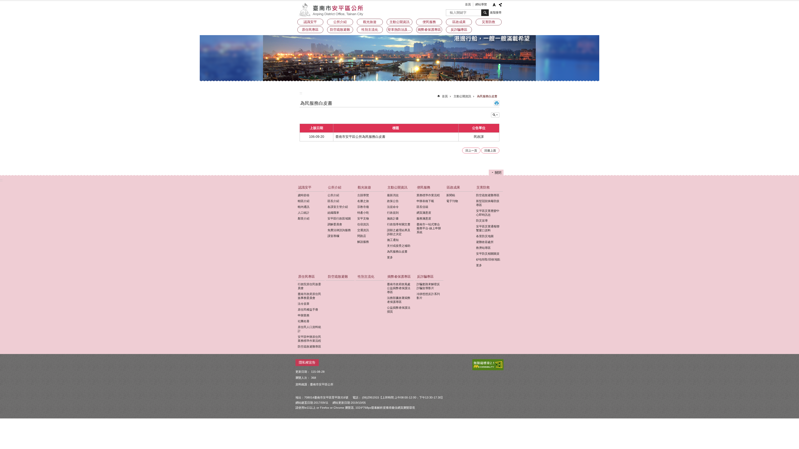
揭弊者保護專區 (399, 276)
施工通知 (393, 240)
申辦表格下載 (425, 201)
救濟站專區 (483, 247)
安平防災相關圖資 (487, 253)
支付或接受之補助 (398, 245)
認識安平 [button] (310, 22)
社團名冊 (303, 321)
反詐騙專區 (425, 276)
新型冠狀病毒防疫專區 (487, 203)
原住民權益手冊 (308, 309)
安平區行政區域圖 (339, 218)
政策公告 (393, 201)
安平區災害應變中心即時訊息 (487, 212)
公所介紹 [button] (340, 22)
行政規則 (393, 212)
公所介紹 (334, 187)
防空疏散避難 (340, 29)
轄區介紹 (303, 201)
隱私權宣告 (307, 362)
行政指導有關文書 (398, 224)
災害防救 (483, 187)
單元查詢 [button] (495, 114)
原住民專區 (306, 276)
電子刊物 (452, 201)
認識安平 (304, 187)
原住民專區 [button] (310, 29)
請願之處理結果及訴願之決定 (398, 232)
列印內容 (496, 103)
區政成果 (453, 187)
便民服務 (423, 187)
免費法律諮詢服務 (339, 230)
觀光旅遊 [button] (369, 22)
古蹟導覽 (363, 195)
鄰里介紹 (303, 218)
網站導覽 (481, 4)
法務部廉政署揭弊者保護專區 (398, 299)
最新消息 (393, 195)
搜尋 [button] (485, 12)
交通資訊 (363, 230)
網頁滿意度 (424, 212)
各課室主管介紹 (338, 206)
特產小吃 (363, 212)
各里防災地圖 (485, 236)
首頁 (468, 4)
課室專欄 (333, 236)
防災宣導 (482, 220)
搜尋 (449, 11)
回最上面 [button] (490, 150)
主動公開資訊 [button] (399, 22)
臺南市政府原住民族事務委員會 (309, 296)
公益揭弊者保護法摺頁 (398, 309)
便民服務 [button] (429, 22)
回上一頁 (471, 150)
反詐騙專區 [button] (459, 29)
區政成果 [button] (459, 22)
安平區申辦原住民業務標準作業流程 (309, 338)
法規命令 (393, 206)
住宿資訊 (363, 224)
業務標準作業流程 (428, 195)
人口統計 (303, 212)
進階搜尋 (495, 12)
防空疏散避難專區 (487, 195)
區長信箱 (422, 206)
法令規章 (303, 303)
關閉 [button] (498, 172)
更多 (390, 257)
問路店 (361, 236)
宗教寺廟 (363, 206)
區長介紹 (333, 201)
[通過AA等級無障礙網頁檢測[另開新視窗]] (488, 364)
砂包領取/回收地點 (488, 259)
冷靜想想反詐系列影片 (428, 296)
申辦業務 (303, 315)
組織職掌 (333, 212)
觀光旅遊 (364, 187)
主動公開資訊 (462, 96)
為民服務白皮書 (487, 96)
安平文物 (363, 218)
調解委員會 (335, 224)
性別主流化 (369, 29)
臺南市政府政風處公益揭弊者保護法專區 (398, 288)
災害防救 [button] (488, 22)
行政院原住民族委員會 (309, 286)
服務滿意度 (424, 218)
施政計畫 (393, 218)
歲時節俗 (303, 195)
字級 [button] (494, 5)
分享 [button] (500, 5)
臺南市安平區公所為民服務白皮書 (360, 136)
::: (301, 93)
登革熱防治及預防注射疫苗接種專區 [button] (400, 29)
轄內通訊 (303, 206)
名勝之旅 (363, 201)
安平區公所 (331, 9)
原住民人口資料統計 (309, 329)
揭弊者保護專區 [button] (429, 29)
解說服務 (363, 241)
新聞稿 (450, 195)
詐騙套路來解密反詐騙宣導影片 (428, 286)
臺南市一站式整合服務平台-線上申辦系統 (429, 228)
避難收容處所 (485, 242)
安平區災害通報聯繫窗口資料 (487, 228)
